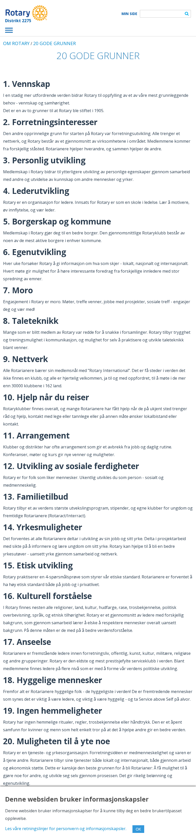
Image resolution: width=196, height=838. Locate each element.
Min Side (129, 14)
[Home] (26, 13)
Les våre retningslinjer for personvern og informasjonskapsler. (65, 828)
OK (138, 829)
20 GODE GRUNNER (54, 43)
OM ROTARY (16, 43)
